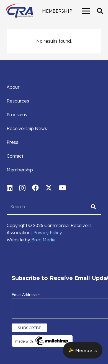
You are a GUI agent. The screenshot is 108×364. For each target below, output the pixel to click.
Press (12, 142)
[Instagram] (22, 188)
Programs (17, 114)
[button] (100, 11)
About (13, 87)
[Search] (93, 206)
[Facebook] (35, 187)
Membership (20, 169)
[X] (48, 187)
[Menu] (85, 11)
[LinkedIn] (9, 187)
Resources (18, 101)
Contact (15, 156)
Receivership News (27, 128)
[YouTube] (62, 187)
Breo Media (43, 239)
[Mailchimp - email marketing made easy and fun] (42, 345)
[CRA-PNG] (19, 11)
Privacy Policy (48, 232)
